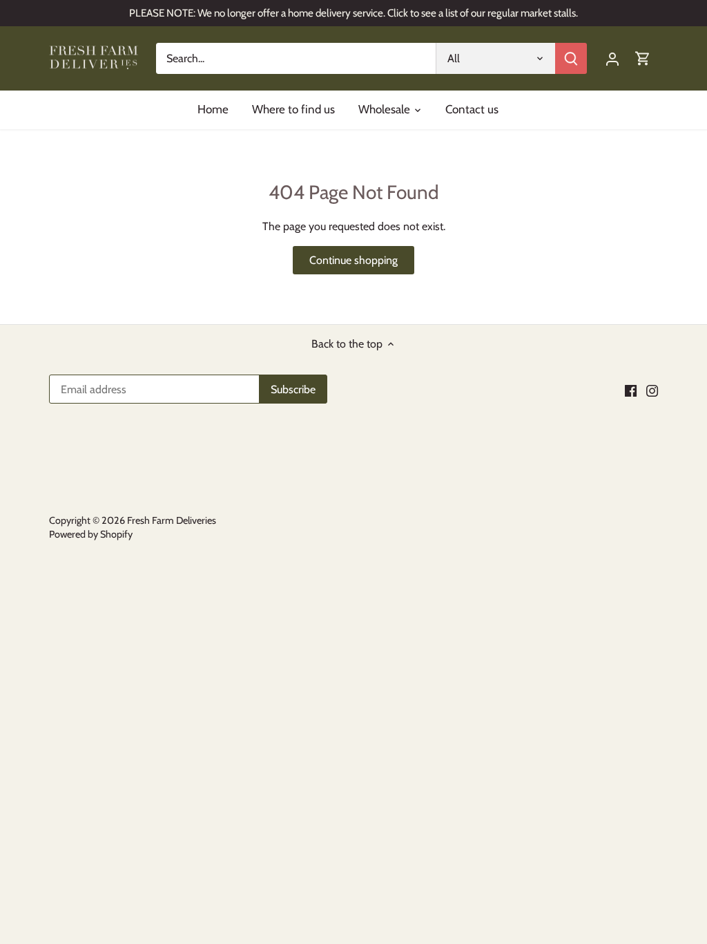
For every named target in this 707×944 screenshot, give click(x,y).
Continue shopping (353, 260)
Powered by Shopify (91, 534)
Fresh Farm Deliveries (171, 520)
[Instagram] (652, 390)
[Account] (612, 58)
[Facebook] (631, 390)
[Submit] (571, 58)
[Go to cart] (643, 58)
